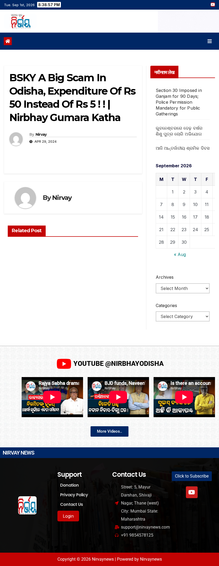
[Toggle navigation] (209, 41)
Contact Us (71, 504)
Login (68, 516)
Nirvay (41, 134)
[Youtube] (192, 492)
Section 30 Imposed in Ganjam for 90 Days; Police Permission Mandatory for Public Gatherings (179, 102)
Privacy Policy (74, 495)
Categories (166, 305)
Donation (69, 485)
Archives (165, 277)
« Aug (180, 254)
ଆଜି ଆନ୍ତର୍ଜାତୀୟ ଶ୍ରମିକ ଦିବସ (183, 148)
